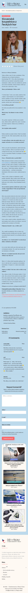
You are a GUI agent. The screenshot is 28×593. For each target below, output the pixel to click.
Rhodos (5, 572)
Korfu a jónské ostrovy (8, 570)
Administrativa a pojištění (14, 501)
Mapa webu (19, 590)
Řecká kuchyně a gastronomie (14, 481)
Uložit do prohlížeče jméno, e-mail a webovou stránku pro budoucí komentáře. (12, 433)
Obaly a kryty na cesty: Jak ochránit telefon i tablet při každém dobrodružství (14, 464)
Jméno (4, 409)
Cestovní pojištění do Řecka (14, 505)
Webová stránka (6, 424)
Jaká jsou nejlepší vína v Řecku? (14, 485)
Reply (23, 343)
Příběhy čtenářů (6, 16)
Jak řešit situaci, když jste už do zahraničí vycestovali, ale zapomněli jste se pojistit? (14, 526)
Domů (3, 10)
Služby (3, 579)
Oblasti (4, 567)
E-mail (4, 417)
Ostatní (5, 574)
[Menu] (25, 4)
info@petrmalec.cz (10, 590)
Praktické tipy (14, 459)
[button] (9, 323)
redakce (6, 313)
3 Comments (14, 27)
